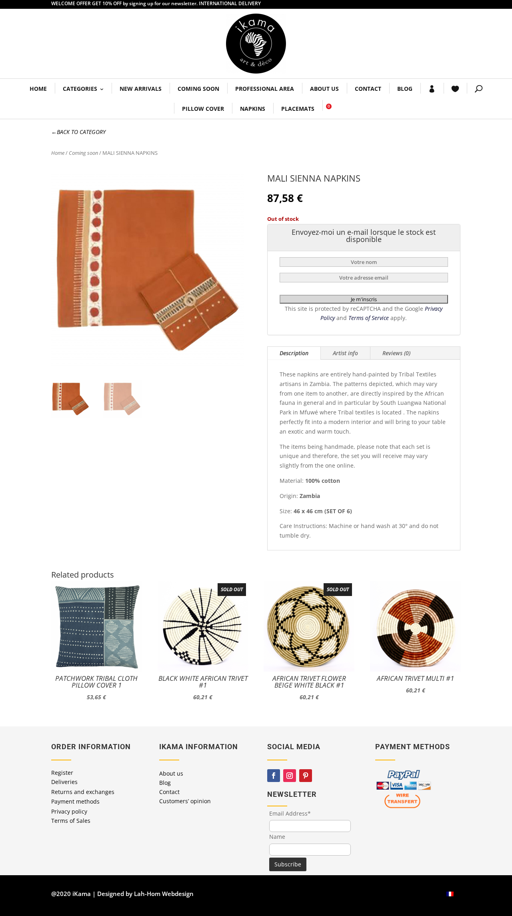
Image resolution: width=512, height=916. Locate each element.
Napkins (252, 108)
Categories (80, 88)
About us (324, 88)
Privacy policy (69, 811)
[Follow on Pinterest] (305, 775)
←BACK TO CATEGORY (78, 132)
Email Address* (290, 813)
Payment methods (75, 801)
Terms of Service (369, 318)
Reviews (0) (396, 353)
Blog (404, 88)
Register (62, 772)
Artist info (345, 353)
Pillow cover (203, 108)
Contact (368, 88)
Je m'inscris (364, 299)
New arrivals (141, 88)
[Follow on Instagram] (289, 775)
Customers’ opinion (185, 801)
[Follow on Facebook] (273, 775)
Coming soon (198, 88)
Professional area (264, 88)
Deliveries (64, 782)
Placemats (297, 108)
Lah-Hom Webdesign (164, 894)
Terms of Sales (70, 820)
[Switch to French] (450, 894)
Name (277, 836)
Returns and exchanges (82, 792)
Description (294, 353)
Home (38, 88)
